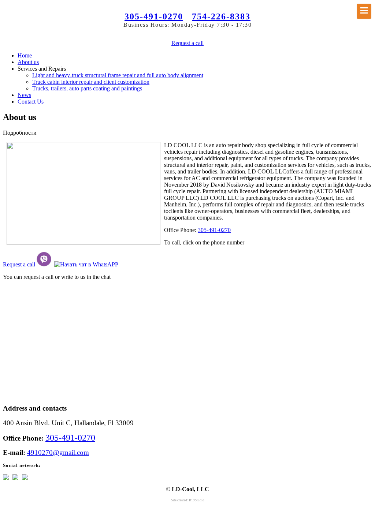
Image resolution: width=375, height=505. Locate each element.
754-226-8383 (221, 16)
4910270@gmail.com (58, 452)
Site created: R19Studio (187, 500)
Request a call (187, 43)
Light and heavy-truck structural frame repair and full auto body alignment (117, 75)
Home (25, 55)
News (24, 95)
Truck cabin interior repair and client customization (90, 82)
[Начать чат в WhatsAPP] (86, 264)
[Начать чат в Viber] (44, 264)
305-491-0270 (154, 16)
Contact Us (31, 101)
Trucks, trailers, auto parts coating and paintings (87, 88)
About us (28, 62)
